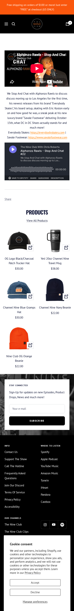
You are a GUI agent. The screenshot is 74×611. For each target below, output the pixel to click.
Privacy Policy (33, 573)
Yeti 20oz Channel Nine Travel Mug (55, 261)
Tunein (45, 480)
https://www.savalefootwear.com (47, 137)
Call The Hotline (14, 466)
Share (8, 199)
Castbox (45, 502)
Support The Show (16, 459)
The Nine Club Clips (16, 531)
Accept (35, 582)
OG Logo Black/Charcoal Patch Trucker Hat (19, 261)
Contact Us (11, 452)
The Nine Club (13, 524)
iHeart (44, 487)
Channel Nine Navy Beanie (55, 307)
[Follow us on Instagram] (45, 524)
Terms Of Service (15, 492)
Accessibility (12, 506)
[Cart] (67, 24)
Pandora (45, 494)
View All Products (37, 220)
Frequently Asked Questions (15, 475)
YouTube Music (50, 466)
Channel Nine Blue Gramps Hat (19, 310)
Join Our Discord (14, 485)
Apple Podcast (49, 459)
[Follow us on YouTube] (53, 524)
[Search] (13, 24)
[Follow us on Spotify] (62, 524)
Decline (35, 592)
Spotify (45, 452)
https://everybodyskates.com (47, 132)
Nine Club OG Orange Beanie (19, 358)
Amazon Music (49, 473)
